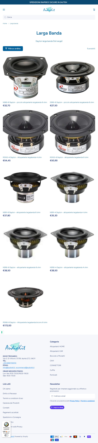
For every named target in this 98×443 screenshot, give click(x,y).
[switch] (6, 435)
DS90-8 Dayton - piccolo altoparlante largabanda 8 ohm (72, 102)
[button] (94, 10)
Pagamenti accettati (10, 412)
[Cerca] (4, 17)
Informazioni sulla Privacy (12, 427)
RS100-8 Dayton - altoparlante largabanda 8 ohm (69, 157)
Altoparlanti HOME (57, 346)
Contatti (6, 408)
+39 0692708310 (9, 363)
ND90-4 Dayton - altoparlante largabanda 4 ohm (69, 267)
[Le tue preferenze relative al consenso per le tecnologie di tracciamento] (2, 332)
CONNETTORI (55, 365)
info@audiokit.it (9, 368)
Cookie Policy (8, 422)
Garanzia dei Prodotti (11, 403)
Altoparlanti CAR (56, 351)
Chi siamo (6, 389)
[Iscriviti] (92, 396)
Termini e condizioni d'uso (13, 398)
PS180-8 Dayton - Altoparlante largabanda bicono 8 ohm (25, 322)
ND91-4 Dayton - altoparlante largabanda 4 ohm (68, 212)
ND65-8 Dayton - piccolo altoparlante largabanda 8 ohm (25, 102)
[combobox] (49, 17)
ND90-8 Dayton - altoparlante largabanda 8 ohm (22, 267)
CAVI (52, 361)
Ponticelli (53, 375)
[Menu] (10, 422)
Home (5, 23)
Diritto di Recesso (10, 393)
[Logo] (49, 9)
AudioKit (11, 436)
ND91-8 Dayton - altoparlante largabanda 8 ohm (21, 212)
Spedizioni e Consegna (12, 417)
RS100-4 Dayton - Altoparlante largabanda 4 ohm (22, 157)
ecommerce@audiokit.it (25, 368)
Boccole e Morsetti (57, 356)
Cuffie (52, 370)
